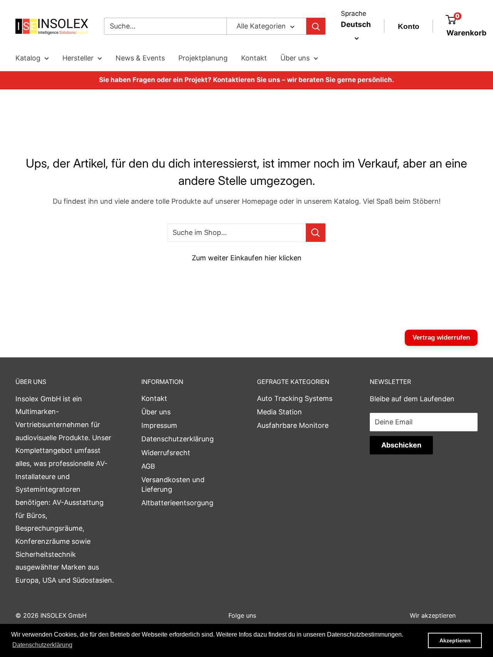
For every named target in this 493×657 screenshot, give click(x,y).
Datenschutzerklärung (177, 439)
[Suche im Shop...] (315, 232)
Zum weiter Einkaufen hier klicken (247, 258)
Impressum (159, 425)
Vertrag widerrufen (441, 337)
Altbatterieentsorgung (177, 503)
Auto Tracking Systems (294, 398)
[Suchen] (315, 26)
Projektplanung (203, 58)
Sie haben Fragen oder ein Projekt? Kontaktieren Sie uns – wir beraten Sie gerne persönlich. (246, 80)
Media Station (279, 412)
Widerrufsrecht (165, 453)
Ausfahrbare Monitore (293, 425)
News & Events (140, 58)
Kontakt (254, 58)
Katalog (27, 58)
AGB (148, 466)
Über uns (295, 58)
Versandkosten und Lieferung (173, 484)
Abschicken (401, 445)
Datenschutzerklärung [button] (42, 645)
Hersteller (78, 58)
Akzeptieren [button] (455, 640)
